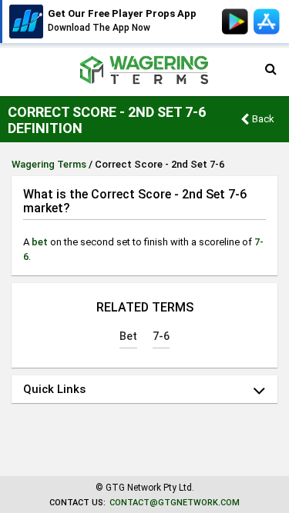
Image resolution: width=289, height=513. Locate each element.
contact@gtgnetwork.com (174, 503)
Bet (128, 336)
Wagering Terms (49, 164)
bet (40, 242)
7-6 (161, 336)
